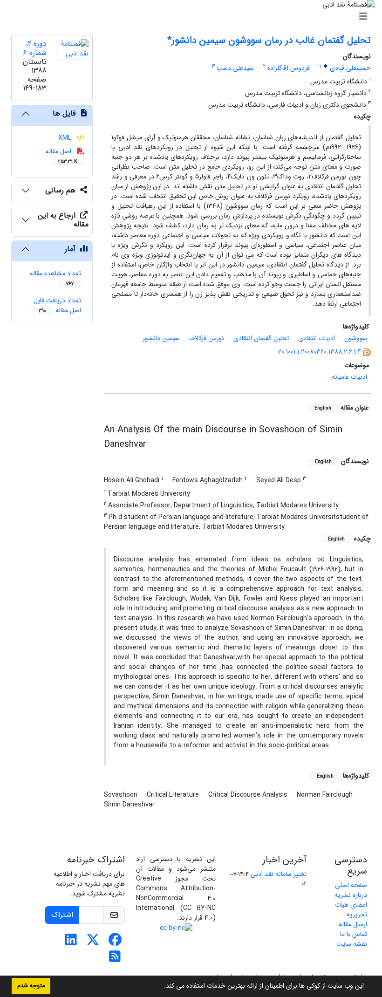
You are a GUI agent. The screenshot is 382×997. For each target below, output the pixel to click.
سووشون (355, 338)
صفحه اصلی (351, 885)
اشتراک (62, 915)
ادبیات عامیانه (349, 377)
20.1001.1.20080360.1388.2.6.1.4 (320, 352)
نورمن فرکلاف (206, 338)
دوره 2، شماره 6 (35, 48)
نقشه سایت (351, 944)
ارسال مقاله (353, 924)
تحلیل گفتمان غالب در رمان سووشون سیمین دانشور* (269, 40)
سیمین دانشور (161, 338)
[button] (160, 986)
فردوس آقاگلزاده (288, 68)
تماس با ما (353, 934)
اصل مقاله (62, 155)
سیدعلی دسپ (235, 68)
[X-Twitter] (93, 942)
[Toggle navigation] (194, 17)
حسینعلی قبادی (350, 68)
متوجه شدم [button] (31, 985)
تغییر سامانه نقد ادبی (279, 874)
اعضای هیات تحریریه (351, 910)
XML (65, 138)
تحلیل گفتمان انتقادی (261, 338)
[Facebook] (115, 942)
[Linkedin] (71, 942)
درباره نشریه (350, 895)
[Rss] (115, 959)
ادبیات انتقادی (316, 338)
